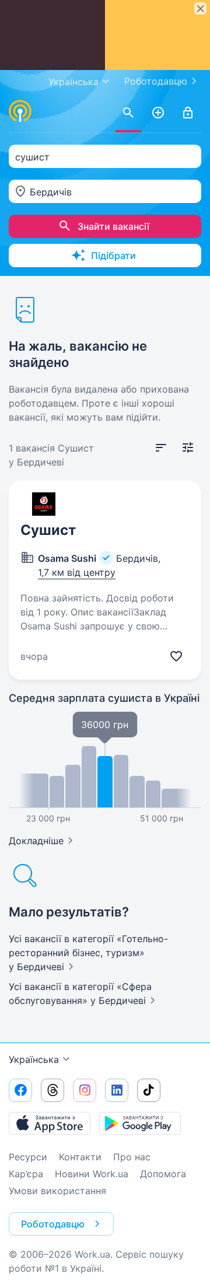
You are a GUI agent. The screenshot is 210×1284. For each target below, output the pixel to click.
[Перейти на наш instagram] (84, 1090)
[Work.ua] (20, 110)
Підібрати (113, 255)
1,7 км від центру (77, 572)
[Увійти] (187, 113)
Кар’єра (26, 1174)
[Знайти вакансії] (128, 113)
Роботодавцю (155, 81)
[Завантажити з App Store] (49, 1123)
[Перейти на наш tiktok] (148, 1090)
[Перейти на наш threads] (52, 1090)
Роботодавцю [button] (53, 1224)
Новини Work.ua (91, 1174)
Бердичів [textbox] (51, 192)
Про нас (131, 1157)
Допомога (163, 1174)
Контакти (80, 1157)
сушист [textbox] (32, 157)
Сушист (48, 530)
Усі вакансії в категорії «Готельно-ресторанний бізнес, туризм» (88, 952)
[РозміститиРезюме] (158, 113)
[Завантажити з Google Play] (140, 1123)
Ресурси (28, 1157)
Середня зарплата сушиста (104, 698)
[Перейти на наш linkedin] (116, 1090)
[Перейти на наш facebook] (20, 1090)
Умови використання (57, 1190)
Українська (34, 1059)
